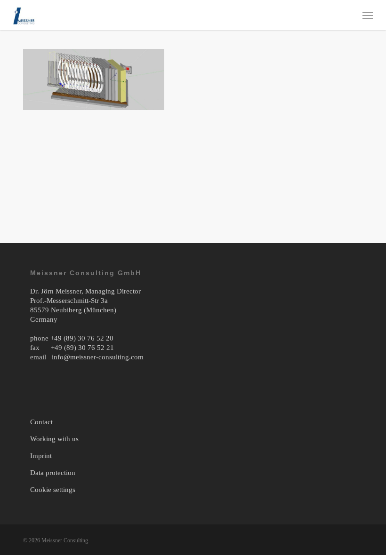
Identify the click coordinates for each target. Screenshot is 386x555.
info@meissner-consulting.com (98, 357)
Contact (41, 422)
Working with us (54, 439)
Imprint (41, 456)
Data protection (52, 472)
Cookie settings (52, 489)
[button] (367, 15)
